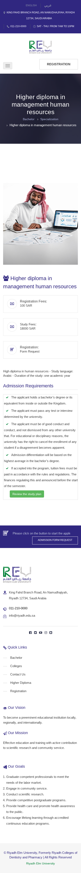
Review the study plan (26, 494)
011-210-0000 (18, 26)
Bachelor (28, 119)
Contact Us (18, 674)
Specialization (49, 119)
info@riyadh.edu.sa (22, 615)
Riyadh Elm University (40, 863)
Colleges (16, 666)
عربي (48, 5)
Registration (58, 64)
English (31, 5)
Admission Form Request (55, 540)
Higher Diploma (20, 682)
